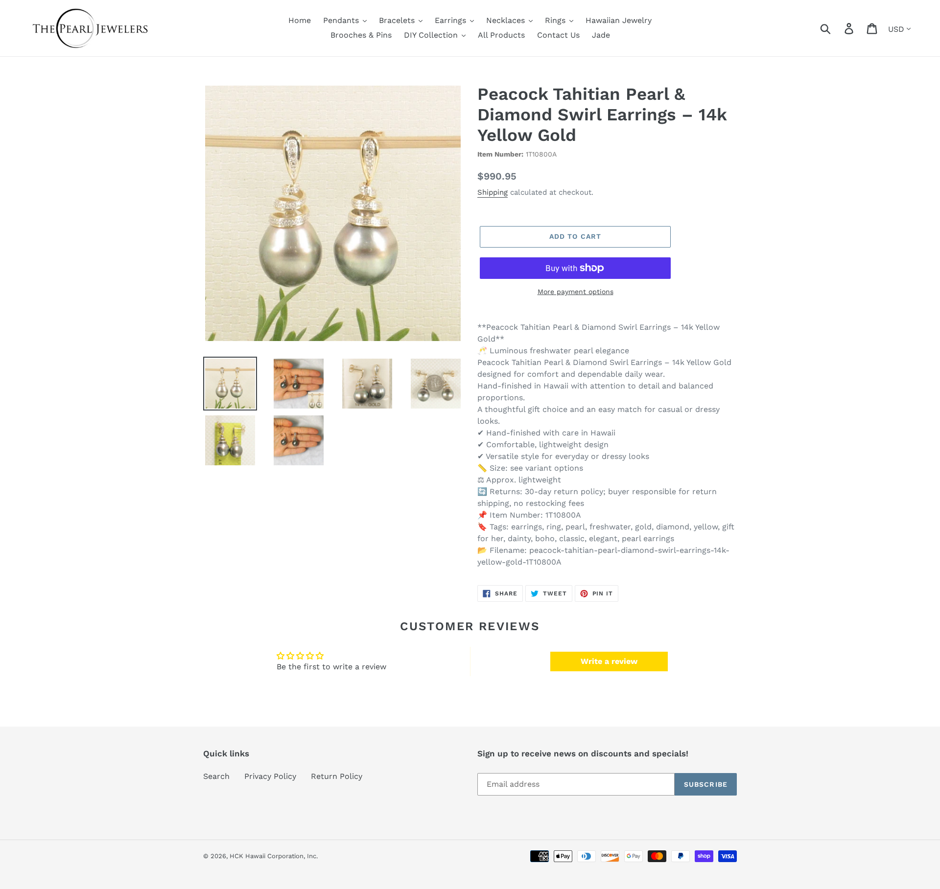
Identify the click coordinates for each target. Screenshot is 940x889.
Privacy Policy (270, 776)
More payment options (575, 292)
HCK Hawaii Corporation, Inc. (274, 856)
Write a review (609, 661)
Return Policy (336, 776)
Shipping (492, 192)
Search (216, 776)
